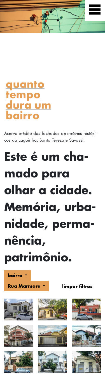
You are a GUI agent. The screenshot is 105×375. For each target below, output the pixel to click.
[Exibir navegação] (95, 10)
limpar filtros (77, 286)
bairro (16, 275)
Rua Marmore (25, 286)
